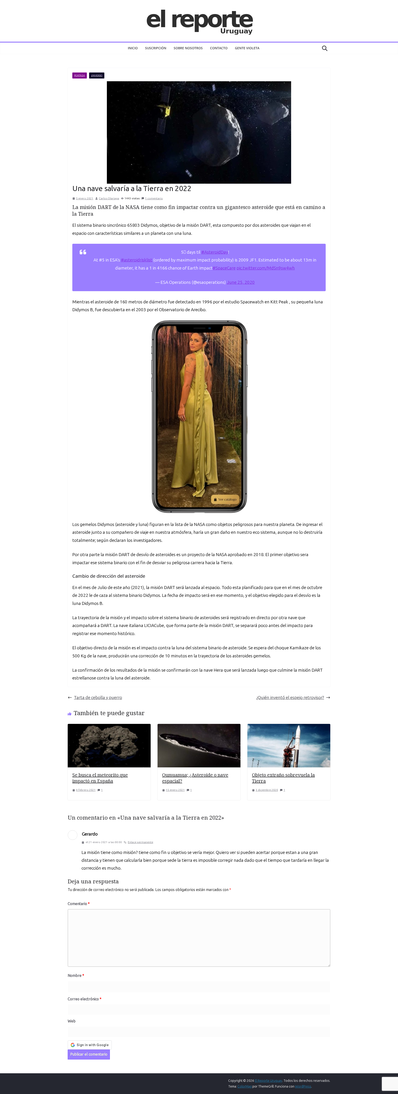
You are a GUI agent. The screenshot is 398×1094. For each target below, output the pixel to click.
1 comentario (154, 198)
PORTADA (79, 75)
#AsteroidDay (214, 252)
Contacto (219, 48)
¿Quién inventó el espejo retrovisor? (290, 697)
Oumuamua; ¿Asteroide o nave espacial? (195, 778)
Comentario (79, 904)
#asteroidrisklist (136, 260)
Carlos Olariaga (109, 198)
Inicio (133, 48)
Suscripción (155, 48)
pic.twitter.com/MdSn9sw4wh (266, 268)
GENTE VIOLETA (247, 48)
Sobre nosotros (188, 48)
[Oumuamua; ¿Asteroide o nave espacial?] (199, 727)
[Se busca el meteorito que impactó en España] (109, 727)
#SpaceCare (224, 268)
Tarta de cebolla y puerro (98, 697)
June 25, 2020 (241, 282)
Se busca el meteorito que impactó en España (100, 778)
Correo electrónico (84, 999)
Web (72, 1021)
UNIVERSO (96, 75)
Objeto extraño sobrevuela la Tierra (283, 778)
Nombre (76, 975)
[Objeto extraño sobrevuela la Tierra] (288, 727)
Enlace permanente (140, 842)
